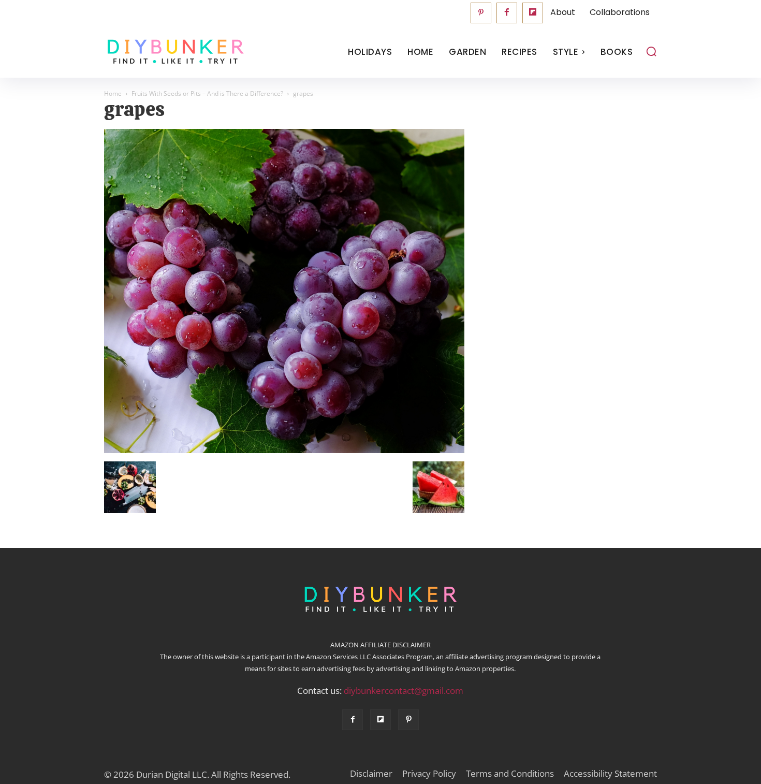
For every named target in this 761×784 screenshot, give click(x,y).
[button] (651, 51)
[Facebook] (506, 13)
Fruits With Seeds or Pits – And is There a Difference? (207, 93)
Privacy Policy (429, 773)
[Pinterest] (481, 13)
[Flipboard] (532, 13)
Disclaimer (371, 773)
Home (113, 93)
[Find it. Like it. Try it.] (173, 52)
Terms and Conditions (510, 773)
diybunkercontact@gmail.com (403, 690)
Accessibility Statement (610, 773)
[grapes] (284, 450)
